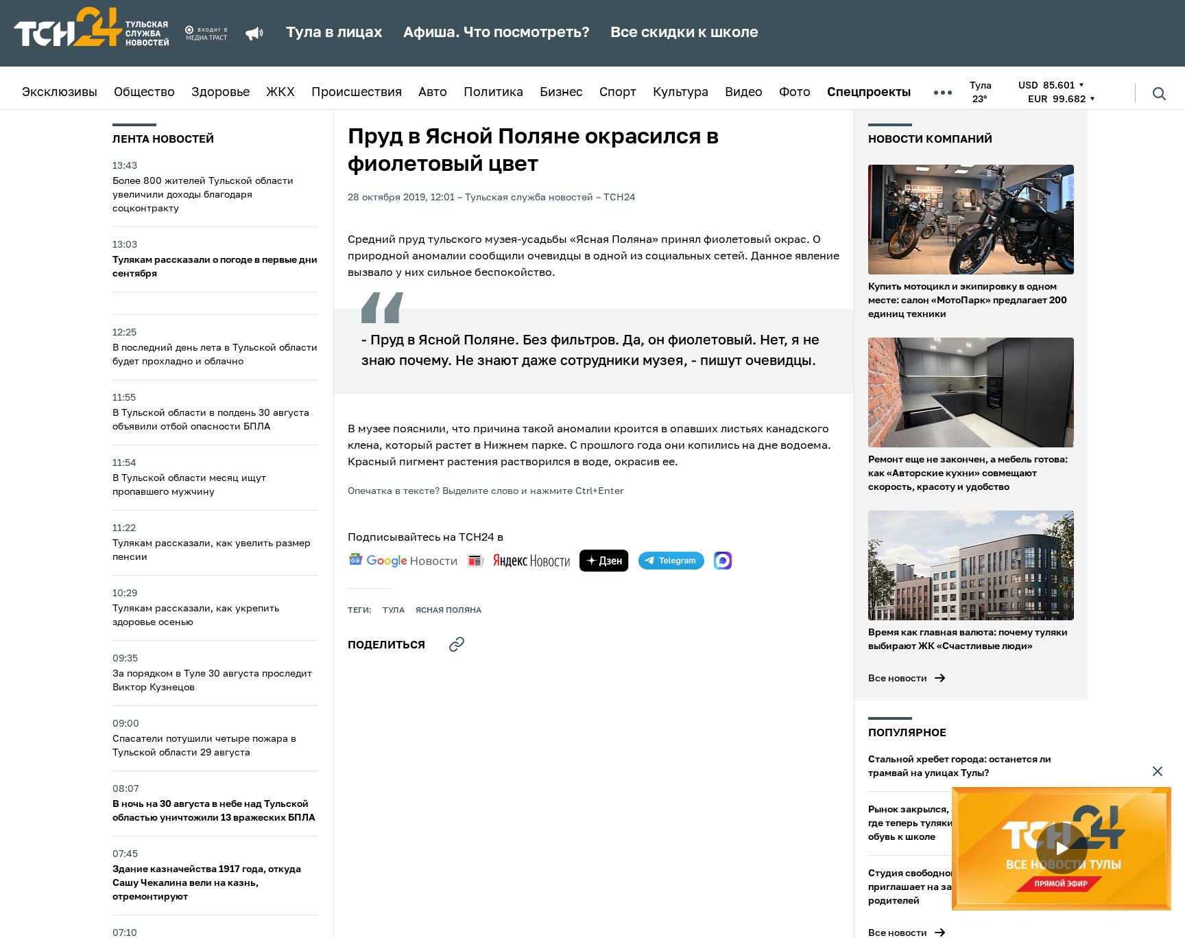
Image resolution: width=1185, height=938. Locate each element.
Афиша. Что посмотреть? (496, 32)
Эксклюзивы (59, 92)
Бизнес (561, 92)
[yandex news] (518, 560)
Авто (432, 92)
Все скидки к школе (684, 32)
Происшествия (356, 92)
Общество (144, 92)
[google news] (402, 560)
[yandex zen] (604, 561)
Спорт (617, 92)
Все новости (897, 678)
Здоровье (220, 92)
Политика (493, 92)
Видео (744, 92)
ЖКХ (280, 92)
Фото (795, 92)
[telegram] (671, 561)
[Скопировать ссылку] (456, 644)
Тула (394, 611)
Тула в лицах (334, 32)
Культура (680, 92)
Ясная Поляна (448, 611)
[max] (723, 561)
